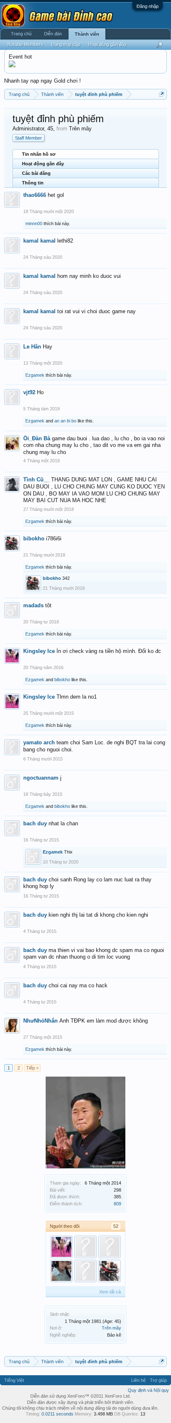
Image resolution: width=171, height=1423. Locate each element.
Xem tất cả (110, 1291)
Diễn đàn (53, 33)
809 (117, 1203)
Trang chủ (21, 33)
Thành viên (87, 34)
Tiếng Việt (14, 1380)
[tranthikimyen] (85, 1271)
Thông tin (33, 182)
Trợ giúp (158, 1380)
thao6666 (34, 195)
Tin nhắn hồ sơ (39, 154)
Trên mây (111, 1327)
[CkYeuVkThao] (109, 1247)
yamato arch (39, 742)
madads (33, 605)
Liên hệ (138, 1380)
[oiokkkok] (85, 1247)
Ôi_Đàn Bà (36, 438)
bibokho (33, 538)
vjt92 (29, 392)
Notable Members (25, 44)
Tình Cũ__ (36, 479)
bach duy (35, 823)
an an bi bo (65, 420)
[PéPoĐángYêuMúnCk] (61, 1271)
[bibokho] (109, 1271)
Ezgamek (34, 375)
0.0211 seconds (57, 1413)
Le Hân (32, 346)
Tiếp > (32, 1067)
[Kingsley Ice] (61, 1247)
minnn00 (33, 223)
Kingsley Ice (39, 651)
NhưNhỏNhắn (40, 1021)
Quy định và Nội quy (148, 1390)
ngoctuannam (41, 778)
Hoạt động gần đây (43, 163)
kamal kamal (39, 241)
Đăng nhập (148, 6)
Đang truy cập (65, 44)
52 (115, 1226)
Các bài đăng (36, 173)
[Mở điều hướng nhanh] (161, 94)
